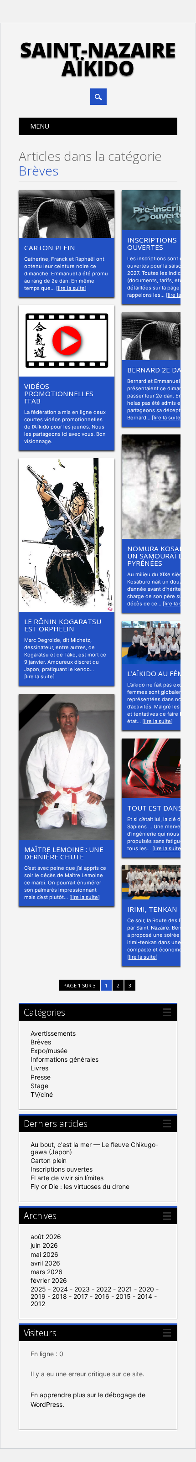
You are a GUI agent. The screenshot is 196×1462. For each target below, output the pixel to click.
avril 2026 (45, 1263)
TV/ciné (42, 1094)
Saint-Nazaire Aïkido (98, 59)
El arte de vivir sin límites (67, 1178)
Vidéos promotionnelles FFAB (58, 393)
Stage (39, 1086)
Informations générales (64, 1059)
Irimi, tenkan (152, 909)
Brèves (41, 1042)
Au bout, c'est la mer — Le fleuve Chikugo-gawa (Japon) (94, 1148)
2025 (38, 1289)
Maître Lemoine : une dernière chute (63, 853)
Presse (41, 1077)
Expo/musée (49, 1050)
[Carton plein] (66, 235)
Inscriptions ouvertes (152, 243)
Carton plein (49, 247)
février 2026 (49, 1280)
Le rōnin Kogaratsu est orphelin (62, 625)
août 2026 (46, 1236)
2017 (80, 1296)
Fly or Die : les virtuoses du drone (80, 1186)
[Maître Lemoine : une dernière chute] (66, 837)
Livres (39, 1068)
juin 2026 (44, 1245)
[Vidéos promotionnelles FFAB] (66, 374)
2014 (144, 1296)
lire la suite (71, 288)
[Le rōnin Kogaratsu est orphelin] (66, 609)
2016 (101, 1296)
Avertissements (53, 1033)
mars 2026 (46, 1272)
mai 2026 (44, 1254)
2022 (103, 1289)
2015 (123, 1296)
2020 (146, 1289)
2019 (38, 1296)
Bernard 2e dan (157, 369)
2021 (125, 1289)
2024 (60, 1289)
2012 (38, 1303)
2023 (82, 1289)
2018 (59, 1296)
